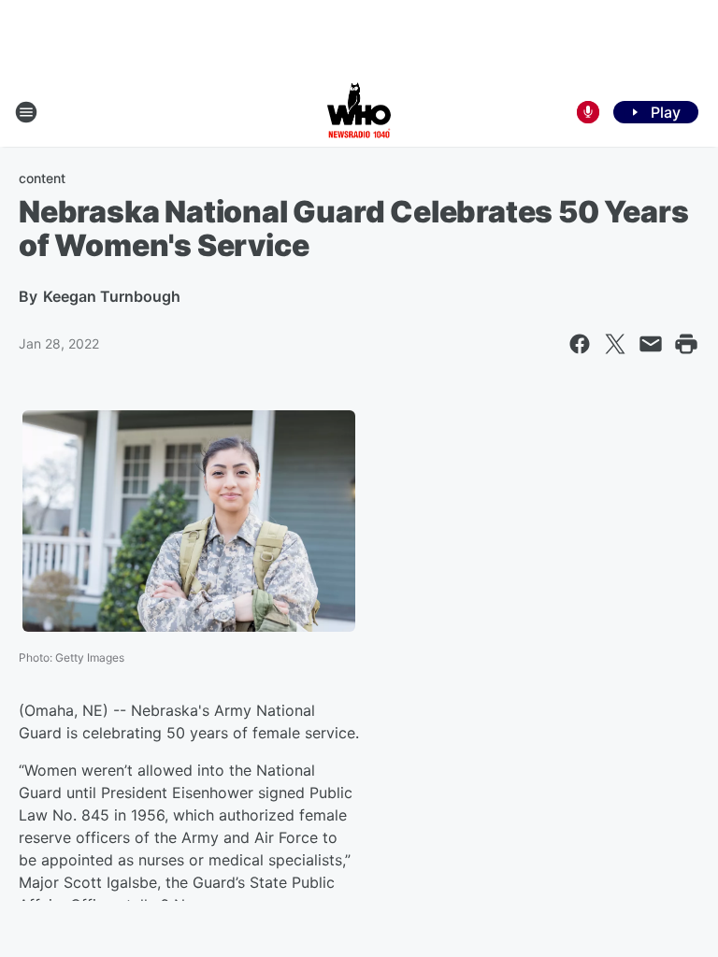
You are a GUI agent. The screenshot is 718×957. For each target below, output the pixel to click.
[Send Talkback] (588, 112)
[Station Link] (359, 112)
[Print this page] (686, 344)
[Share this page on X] (615, 344)
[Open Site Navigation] (26, 112)
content (42, 178)
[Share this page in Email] (651, 344)
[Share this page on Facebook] (580, 344)
